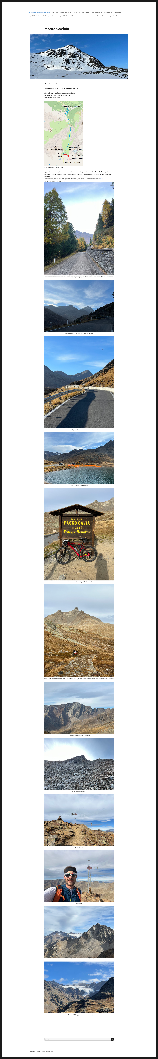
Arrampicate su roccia (81, 16)
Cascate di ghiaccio (95, 16)
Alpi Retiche (117, 12)
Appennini (62, 16)
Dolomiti (41, 16)
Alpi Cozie (55, 12)
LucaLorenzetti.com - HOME (39, 12)
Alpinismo (32, 1051)
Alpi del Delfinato (64, 12)
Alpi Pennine (85, 12)
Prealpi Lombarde (50, 16)
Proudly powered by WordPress (45, 1051)
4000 (72, 16)
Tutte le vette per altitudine (110, 16)
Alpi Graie (75, 12)
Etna (67, 16)
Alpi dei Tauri (33, 16)
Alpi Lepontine (96, 12)
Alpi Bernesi (107, 12)
